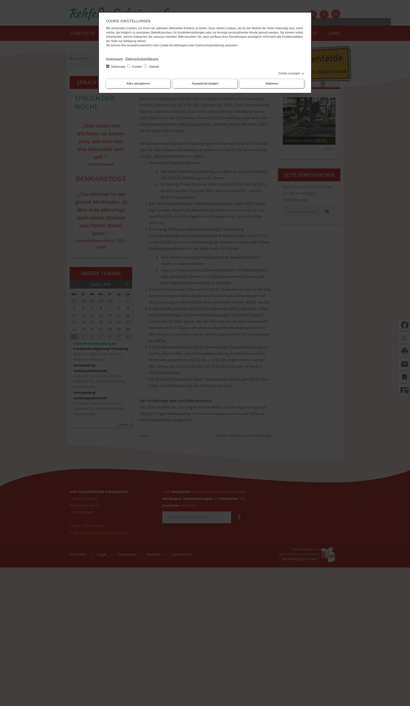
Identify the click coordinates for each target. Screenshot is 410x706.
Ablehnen (271, 83)
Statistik (153, 66)
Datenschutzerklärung (141, 59)
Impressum (114, 59)
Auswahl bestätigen (205, 83)
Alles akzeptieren (138, 83)
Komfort (137, 66)
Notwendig (118, 66)
